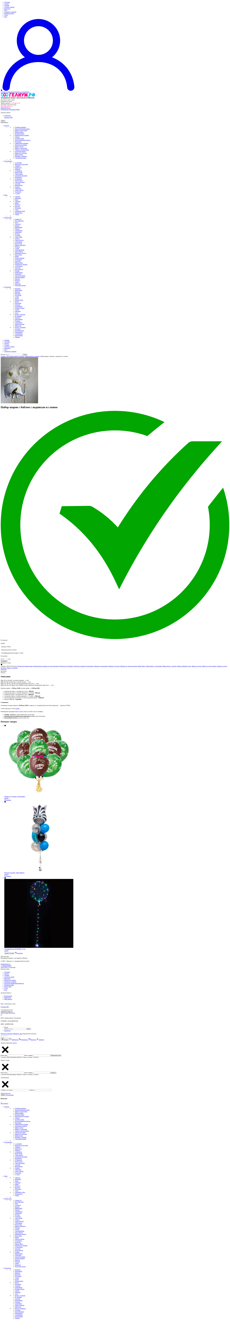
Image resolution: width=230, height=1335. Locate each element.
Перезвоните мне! (56, 1055)
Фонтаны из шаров (21, 145)
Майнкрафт (18, 227)
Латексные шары (20, 151)
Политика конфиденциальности (14, 983)
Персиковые (19, 319)
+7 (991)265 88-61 (6, 966)
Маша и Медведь (20, 245)
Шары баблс (141, 666)
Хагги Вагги (19, 251)
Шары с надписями (21, 148)
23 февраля (18, 179)
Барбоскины (19, 272)
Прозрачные (19, 332)
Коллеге (17, 206)
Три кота (17, 267)
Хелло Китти (19, 269)
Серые (17, 296)
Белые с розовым (20, 327)
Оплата (6, 4)
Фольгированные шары (22, 129)
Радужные (18, 295)
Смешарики (18, 230)
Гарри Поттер (19, 240)
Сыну (17, 209)
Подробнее (7, 800)
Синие (17, 309)
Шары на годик (196, 666)
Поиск (25, 354)
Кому (6, 195)
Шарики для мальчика (101, 666)
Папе (16, 200)
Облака (17, 137)
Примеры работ (9, 13)
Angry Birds (18, 237)
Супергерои (18, 266)
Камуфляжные (19, 330)
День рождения (20, 182)
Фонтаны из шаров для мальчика (83, 666)
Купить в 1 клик (9, 953)
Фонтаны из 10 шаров (66, 666)
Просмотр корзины (6, 1033)
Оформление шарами (21, 143)
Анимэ (17, 238)
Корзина (7, 1030)
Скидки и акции (9, 7)
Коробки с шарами (21, 156)
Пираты (17, 246)
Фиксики (18, 284)
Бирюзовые (18, 290)
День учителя (19, 190)
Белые (17, 301)
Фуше (17, 298)
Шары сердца (19, 146)
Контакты (7, 8)
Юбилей (17, 169)
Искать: (3, 354)
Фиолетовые (19, 335)
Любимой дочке (20, 211)
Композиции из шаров (22, 135)
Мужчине (18, 208)
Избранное (7, 997)
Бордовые (18, 303)
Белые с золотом (20, 314)
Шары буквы (19, 154)
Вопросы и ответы (10, 980)
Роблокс (17, 280)
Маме (17, 203)
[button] (4, 122)
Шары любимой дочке (184, 666)
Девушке (17, 201)
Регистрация (8, 996)
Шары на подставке (21, 130)
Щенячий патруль (20, 253)
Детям (17, 214)
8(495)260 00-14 (5, 108)
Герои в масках (19, 258)
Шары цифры (19, 132)
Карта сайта (8, 986)
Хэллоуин (18, 192)
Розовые (17, 321)
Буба (16, 222)
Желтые (17, 292)
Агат (16, 313)
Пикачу (17, 229)
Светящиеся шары (20, 158)
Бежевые (17, 288)
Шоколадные (19, 300)
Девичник (18, 188)
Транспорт (18, 232)
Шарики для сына (114, 666)
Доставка (7, 2)
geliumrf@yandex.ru (6, 106)
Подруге (17, 204)
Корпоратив (18, 185)
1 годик (17, 193)
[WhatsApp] (5, 109)
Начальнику (18, 213)
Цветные (18, 311)
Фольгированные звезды (22, 140)
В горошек (18, 316)
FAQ (5, 10)
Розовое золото (19, 308)
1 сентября (18, 163)
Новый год (18, 167)
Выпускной (18, 172)
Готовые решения (20, 127)
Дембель (17, 166)
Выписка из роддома (21, 164)
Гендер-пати (19, 180)
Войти (3, 1095)
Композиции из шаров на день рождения (46, 666)
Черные (17, 337)
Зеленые (17, 305)
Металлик (18, 326)
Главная (6, 340)
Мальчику (18, 198)
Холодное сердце (20, 285)
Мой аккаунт (8, 999)
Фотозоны (18, 142)
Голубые (17, 329)
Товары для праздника (22, 150)
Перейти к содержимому (22, 92)
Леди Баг (18, 261)
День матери (19, 174)
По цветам (7, 287)
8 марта (17, 187)
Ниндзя (17, 279)
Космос (17, 225)
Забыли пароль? (6, 1093)
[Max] (18, 109)
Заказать (53, 1072)
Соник (17, 248)
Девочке (17, 196)
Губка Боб (18, 274)
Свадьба (17, 183)
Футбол (17, 234)
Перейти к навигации (7, 92)
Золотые (17, 317)
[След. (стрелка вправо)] (3, 1037)
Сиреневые (18, 322)
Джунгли (18, 224)
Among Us (18, 219)
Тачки (17, 282)
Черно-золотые (19, 324)
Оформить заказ (18, 1033)
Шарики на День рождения (128, 666)
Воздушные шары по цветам (15, 356)
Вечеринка (18, 177)
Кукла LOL (18, 243)
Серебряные (19, 334)
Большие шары (19, 133)
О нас (6, 15)
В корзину (4, 661)
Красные (17, 293)
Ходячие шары (19, 138)
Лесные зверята (20, 277)
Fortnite (17, 271)
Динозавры (18, 242)
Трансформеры (19, 250)
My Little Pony (19, 221)
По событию (8, 161)
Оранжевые (18, 306)
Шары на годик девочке (209, 666)
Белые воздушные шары (25, 666)
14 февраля (18, 171)
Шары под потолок (21, 153)
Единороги (18, 259)
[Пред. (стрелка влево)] (1, 1037)
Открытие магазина (21, 175)
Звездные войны (20, 276)
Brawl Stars (18, 255)
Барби (17, 256)
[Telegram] (12, 109)
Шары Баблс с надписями (154, 666)
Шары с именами (12, 668)
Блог (5, 16)
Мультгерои (8, 217)
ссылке (17, 708)
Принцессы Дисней (21, 264)
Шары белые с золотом (32, 356)
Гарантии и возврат (10, 12)
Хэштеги (18, 235)
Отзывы (6, 5)
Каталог (6, 125)
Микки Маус (19, 263)
